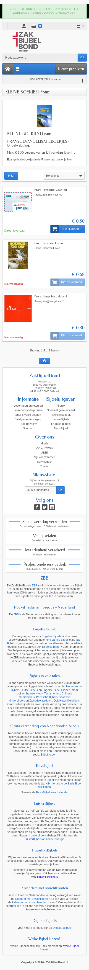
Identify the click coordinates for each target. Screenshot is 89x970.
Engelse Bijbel (51, 646)
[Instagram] (52, 507)
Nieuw (61, 405)
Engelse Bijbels (61, 424)
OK (82, 57)
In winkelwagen (71, 228)
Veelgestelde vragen (28, 419)
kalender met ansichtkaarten (32, 898)
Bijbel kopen (48, 754)
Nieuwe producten (71, 69)
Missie (45, 443)
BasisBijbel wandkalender (52, 792)
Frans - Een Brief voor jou (50, 189)
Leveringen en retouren (28, 405)
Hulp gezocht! (28, 424)
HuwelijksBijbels (61, 414)
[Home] (8, 69)
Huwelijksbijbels (69, 700)
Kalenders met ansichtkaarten (44, 888)
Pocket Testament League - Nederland (44, 607)
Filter (11, 175)
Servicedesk (44, 461)
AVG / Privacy (44, 448)
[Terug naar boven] (44, 361)
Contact (44, 466)
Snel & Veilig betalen (28, 414)
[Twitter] (44, 507)
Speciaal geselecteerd (61, 410)
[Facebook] (37, 507)
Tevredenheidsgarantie (28, 410)
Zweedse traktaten (40, 700)
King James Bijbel (56, 639)
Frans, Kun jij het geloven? (51, 296)
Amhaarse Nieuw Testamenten (41, 693)
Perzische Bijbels (47, 697)
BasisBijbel (61, 428)
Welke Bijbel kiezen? (44, 938)
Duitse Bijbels (29, 690)
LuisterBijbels (60, 419)
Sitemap (28, 428)
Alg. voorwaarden (44, 457)
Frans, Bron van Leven (48, 243)
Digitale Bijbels (44, 920)
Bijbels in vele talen (44, 675)
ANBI (44, 452)
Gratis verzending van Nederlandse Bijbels (44, 726)
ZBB (44, 578)
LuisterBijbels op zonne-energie (44, 839)
